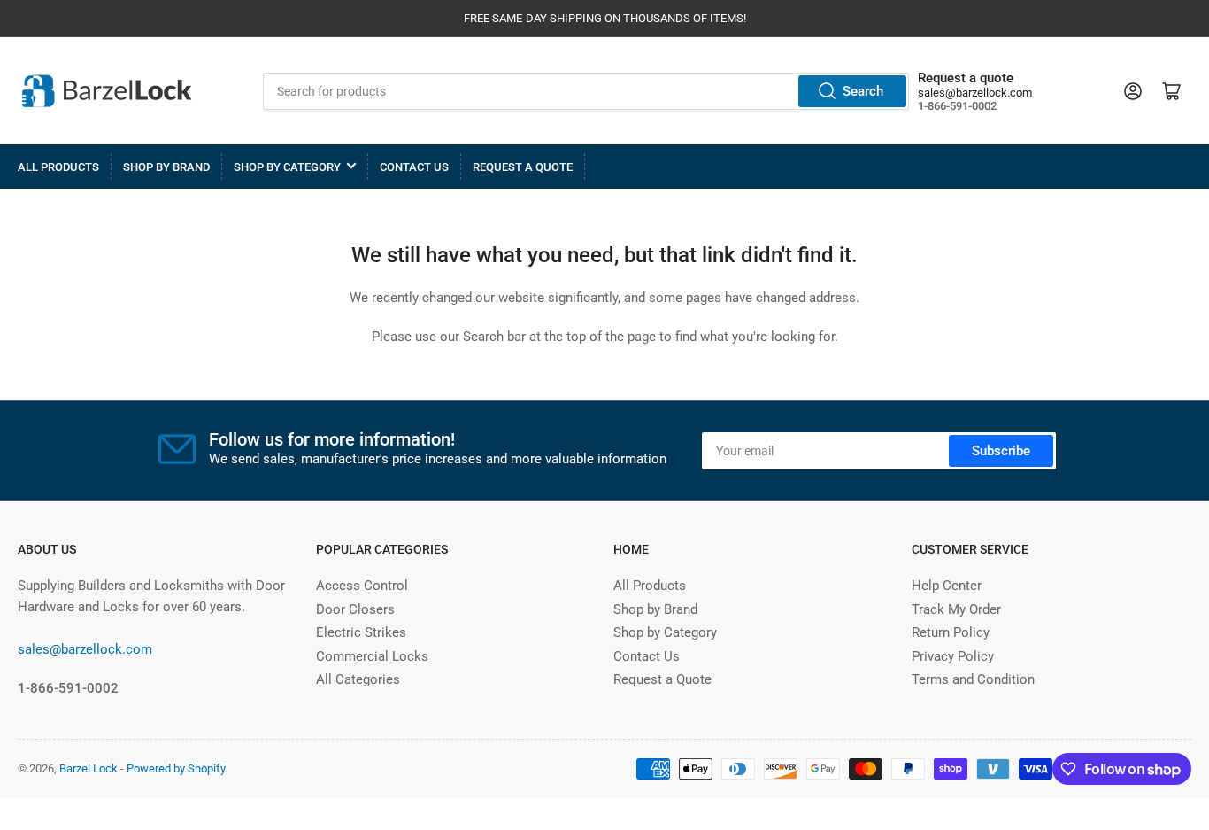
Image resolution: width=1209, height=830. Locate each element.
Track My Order (956, 609)
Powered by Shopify (176, 768)
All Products (58, 167)
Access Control (362, 585)
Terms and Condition (973, 679)
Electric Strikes (361, 632)
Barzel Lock (88, 768)
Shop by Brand (166, 167)
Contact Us (414, 167)
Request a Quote (523, 167)
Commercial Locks (372, 656)
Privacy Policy (953, 656)
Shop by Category (287, 167)
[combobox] (586, 91)
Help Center (947, 585)
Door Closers (355, 609)
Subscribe (1001, 451)
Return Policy (951, 632)
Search (863, 91)
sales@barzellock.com (975, 92)
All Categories (358, 679)
